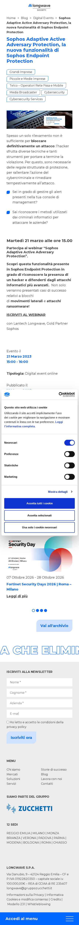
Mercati (12, 774)
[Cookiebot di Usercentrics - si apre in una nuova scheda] (59, 394)
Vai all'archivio (54, 626)
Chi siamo (13, 769)
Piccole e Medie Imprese (27, 79)
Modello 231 (16, 904)
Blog (24, 18)
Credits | (56, 899)
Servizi (11, 783)
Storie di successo (54, 769)
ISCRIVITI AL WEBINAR (26, 315)
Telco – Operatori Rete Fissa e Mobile (36, 85)
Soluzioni (13, 779)
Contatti (47, 783)
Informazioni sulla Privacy (25, 895)
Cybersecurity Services (26, 99)
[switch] (69, 454)
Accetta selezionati (39, 515)
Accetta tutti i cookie (39, 503)
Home (11, 18)
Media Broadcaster (23, 92)
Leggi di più (17, 596)
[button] (33, 610)
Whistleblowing (39, 904)
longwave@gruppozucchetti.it (29, 888)
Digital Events (43, 18)
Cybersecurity (54, 92)
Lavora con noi (51, 779)
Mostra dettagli (58, 491)
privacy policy (16, 727)
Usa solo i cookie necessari (39, 527)
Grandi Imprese (21, 72)
